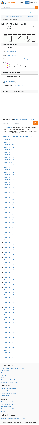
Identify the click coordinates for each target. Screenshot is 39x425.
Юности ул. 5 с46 (9, 332)
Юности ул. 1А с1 (9, 162)
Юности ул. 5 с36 (9, 305)
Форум (21, 2)
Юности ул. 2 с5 (8, 227)
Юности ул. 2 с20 (9, 197)
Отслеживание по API (7, 409)
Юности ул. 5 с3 (8, 287)
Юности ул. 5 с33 (9, 297)
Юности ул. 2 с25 (9, 210)
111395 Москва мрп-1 (18, 85)
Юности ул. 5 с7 (8, 352)
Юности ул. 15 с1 (9, 147)
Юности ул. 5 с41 (9, 320)
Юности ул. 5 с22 (9, 267)
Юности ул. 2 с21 (9, 199)
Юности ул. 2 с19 (9, 194)
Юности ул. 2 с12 (9, 177)
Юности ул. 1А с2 (9, 164)
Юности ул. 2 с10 (9, 172)
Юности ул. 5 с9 (8, 357)
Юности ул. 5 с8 (8, 355)
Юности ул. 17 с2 (9, 154)
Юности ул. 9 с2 (8, 360)
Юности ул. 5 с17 (9, 260)
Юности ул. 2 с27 (9, 214)
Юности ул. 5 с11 (9, 247)
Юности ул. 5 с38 (9, 310)
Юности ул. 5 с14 (9, 252)
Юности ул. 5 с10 (9, 245)
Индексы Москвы (6, 391)
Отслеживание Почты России (9, 380)
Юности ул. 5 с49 (9, 340)
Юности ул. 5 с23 (9, 270)
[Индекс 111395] (19, 38)
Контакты (3, 418)
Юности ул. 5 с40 (9, 317)
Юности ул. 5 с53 (9, 347)
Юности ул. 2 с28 (9, 217)
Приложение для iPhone (8, 402)
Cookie (23, 418)
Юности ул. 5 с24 (9, 272)
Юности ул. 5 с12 (9, 250)
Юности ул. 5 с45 (9, 330)
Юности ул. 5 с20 (9, 265)
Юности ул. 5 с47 (9, 335)
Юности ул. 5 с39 (9, 312)
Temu (2, 373)
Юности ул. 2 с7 (8, 232)
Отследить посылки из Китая (9, 382)
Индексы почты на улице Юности (16, 136)
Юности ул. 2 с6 (8, 229)
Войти (27, 2)
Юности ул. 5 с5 (8, 342)
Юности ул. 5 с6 (8, 350)
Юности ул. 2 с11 (9, 174)
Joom (2, 377)
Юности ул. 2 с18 (9, 192)
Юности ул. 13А (8, 142)
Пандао (3, 375)
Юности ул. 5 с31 (9, 292)
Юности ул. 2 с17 (9, 189)
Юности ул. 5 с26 (9, 277)
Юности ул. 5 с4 (8, 315)
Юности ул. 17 (8, 152)
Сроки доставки (31, 12)
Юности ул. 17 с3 (9, 157)
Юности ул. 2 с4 (8, 224)
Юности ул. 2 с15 (9, 184)
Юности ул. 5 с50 (9, 345)
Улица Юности (11, 51)
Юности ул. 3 (7, 240)
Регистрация (33, 2)
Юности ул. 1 (7, 139)
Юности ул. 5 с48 (9, 337)
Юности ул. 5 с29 (9, 285)
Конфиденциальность (14, 418)
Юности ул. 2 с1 (8, 169)
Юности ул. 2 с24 (9, 207)
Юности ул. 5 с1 (8, 242)
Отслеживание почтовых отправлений (12, 368)
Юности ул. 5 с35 (9, 302)
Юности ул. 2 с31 (9, 222)
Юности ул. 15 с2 (9, 149)
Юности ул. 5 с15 (9, 255)
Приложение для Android (8, 404)
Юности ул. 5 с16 (9, 257)
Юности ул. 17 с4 (9, 159)
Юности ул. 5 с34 (9, 300)
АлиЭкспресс (5, 370)
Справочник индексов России (10, 388)
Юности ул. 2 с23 (9, 204)
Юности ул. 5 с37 (9, 307)
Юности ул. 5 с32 (9, 295)
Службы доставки (6, 395)
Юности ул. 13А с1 (9, 144)
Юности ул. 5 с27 (9, 280)
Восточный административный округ (17, 59)
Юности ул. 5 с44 (9, 327)
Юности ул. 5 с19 (9, 262)
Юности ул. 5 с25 (9, 275)
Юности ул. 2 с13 (9, 179)
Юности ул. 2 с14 (9, 182)
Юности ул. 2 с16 (9, 187)
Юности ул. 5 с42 (9, 322)
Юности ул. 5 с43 (9, 325)
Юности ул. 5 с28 (9, 282)
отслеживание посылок (25, 119)
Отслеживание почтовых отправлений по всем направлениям (19, 422)
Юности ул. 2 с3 (8, 219)
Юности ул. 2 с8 (8, 235)
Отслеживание (8, 127)
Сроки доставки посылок (8, 393)
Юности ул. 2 (7, 167)
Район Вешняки (11, 55)
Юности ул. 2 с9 (8, 237)
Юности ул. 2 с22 (9, 202)
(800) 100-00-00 (9, 82)
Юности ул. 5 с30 (9, 290)
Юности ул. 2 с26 (9, 212)
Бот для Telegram (6, 406)
